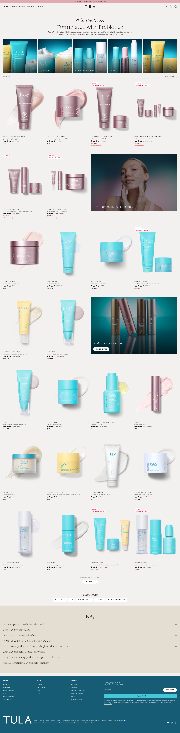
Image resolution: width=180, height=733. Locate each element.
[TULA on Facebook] (168, 723)
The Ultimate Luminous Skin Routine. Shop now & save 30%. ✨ (90, 1)
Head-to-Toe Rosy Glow (56, 209)
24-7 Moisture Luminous (57, 136)
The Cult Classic (53, 281)
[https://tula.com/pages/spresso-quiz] (134, 325)
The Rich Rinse (97, 492)
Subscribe (170, 690)
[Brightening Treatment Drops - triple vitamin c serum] (112, 393)
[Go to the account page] (170, 6)
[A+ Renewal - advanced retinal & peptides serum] (68, 534)
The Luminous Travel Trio (13, 209)
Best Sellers (6, 687)
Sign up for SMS (142, 696)
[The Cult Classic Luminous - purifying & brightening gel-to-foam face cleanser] (24, 108)
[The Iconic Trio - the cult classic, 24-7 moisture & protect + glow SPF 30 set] (112, 534)
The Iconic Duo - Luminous (102, 136)
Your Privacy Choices (119, 720)
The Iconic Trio (97, 563)
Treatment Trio (140, 563)
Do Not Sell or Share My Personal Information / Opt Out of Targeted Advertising (77, 722)
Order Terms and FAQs (78, 690)
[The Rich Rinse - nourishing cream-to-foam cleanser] (112, 463)
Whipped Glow (9, 281)
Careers (39, 690)
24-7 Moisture (96, 281)
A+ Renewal (51, 563)
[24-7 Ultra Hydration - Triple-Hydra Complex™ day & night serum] (24, 534)
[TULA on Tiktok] (175, 723)
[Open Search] (166, 6)
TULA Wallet (7, 699)
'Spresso (137, 422)
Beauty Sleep (52, 422)
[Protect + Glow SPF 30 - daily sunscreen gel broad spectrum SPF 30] (24, 323)
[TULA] (90, 6)
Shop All (6, 684)
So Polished (8, 492)
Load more (90, 581)
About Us (40, 684)
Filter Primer (52, 352)
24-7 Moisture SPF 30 (55, 492)
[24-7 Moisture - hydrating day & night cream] (112, 252)
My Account (74, 684)
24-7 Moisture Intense (143, 492)
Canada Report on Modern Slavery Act (90, 720)
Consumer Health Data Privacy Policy (71, 720)
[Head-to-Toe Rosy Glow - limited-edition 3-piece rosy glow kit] (68, 180)
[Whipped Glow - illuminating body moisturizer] (24, 252)
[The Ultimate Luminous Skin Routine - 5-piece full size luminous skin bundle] (155, 108)
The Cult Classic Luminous (14, 136)
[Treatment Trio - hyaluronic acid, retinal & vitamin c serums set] (155, 534)
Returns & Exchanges (77, 693)
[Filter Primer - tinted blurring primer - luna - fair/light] (68, 323)
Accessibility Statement (106, 720)
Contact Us (74, 687)
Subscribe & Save (8, 696)
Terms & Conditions (50, 720)
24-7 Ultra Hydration (11, 563)
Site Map (73, 696)
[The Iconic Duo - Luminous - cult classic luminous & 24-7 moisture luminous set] (112, 108)
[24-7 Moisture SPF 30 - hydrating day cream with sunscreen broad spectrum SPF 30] (68, 463)
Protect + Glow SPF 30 (11, 352)
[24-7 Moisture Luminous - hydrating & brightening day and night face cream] (68, 108)
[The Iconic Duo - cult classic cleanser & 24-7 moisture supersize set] (155, 252)
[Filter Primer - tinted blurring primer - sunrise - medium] (24, 393)
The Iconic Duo (140, 281)
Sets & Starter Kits (9, 690)
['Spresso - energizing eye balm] (155, 393)
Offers (5, 693)
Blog (38, 693)
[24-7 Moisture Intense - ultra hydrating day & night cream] (155, 463)
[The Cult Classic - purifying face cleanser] (68, 252)
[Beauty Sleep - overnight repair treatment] (68, 393)
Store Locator (41, 687)
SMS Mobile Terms (76, 699)
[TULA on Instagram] (172, 723)
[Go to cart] (175, 6)
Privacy (58, 720)
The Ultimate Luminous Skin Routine (149, 136)
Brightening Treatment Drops (103, 422)
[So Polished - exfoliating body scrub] (24, 463)
